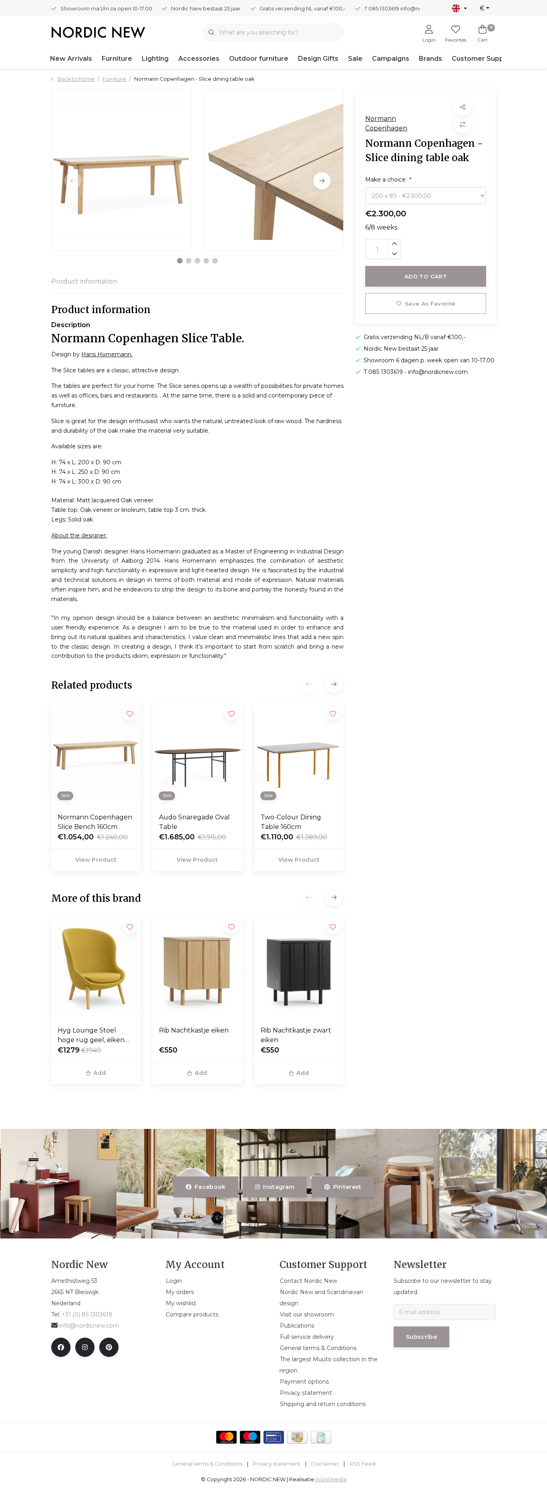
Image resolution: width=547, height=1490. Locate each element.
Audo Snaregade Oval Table (194, 822)
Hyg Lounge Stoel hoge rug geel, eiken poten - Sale (91, 1036)
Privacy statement (276, 1464)
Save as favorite (430, 303)
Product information (84, 281)
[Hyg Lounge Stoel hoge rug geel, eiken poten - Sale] (96, 967)
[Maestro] (250, 1437)
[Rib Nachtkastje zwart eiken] (299, 967)
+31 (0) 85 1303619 (87, 1314)
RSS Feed (363, 1464)
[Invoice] (321, 1437)
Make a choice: (387, 179)
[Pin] (273, 1437)
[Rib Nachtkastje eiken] (197, 967)
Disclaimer (325, 1464)
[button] (180, 261)
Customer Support (483, 58)
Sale (355, 58)
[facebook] (60, 1347)
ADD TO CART (425, 276)
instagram (279, 1186)
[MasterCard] (226, 1437)
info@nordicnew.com (89, 1325)
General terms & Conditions (207, 1464)
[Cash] (297, 1437)
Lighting (155, 58)
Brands (430, 58)
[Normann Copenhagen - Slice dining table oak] (121, 170)
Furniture (117, 58)
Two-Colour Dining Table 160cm (291, 822)
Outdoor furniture (258, 58)
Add (99, 1073)
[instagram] (85, 1347)
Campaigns (390, 58)
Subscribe (421, 1336)
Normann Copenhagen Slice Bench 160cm (95, 822)
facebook (210, 1186)
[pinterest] (109, 1347)
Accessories (198, 58)
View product (96, 859)
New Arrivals (71, 58)
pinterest (347, 1186)
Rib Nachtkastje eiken (194, 1030)
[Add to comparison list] (462, 124)
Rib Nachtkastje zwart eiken (296, 1035)
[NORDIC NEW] (98, 32)
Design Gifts (318, 58)
